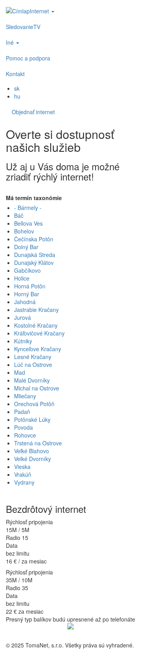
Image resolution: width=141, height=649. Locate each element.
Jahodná (25, 302)
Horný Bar (26, 294)
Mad (19, 372)
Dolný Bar (26, 247)
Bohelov (24, 231)
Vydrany (24, 482)
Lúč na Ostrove (33, 364)
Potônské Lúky (32, 419)
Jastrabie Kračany (36, 310)
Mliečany (25, 396)
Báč (19, 215)
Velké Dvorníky (32, 459)
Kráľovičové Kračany (39, 333)
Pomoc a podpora (28, 58)
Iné (10, 42)
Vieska (22, 466)
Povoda (23, 427)
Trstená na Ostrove (38, 443)
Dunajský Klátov (34, 262)
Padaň (22, 412)
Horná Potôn (29, 286)
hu (17, 96)
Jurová (22, 317)
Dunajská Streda (34, 255)
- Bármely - (28, 207)
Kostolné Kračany (36, 325)
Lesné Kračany (32, 357)
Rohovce (25, 435)
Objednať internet (33, 112)
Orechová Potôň (34, 404)
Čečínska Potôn (33, 239)
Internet (40, 11)
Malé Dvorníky (32, 380)
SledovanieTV (23, 27)
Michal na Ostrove (36, 388)
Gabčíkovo (27, 270)
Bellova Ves (28, 223)
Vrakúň (22, 474)
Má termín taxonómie (34, 198)
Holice (21, 278)
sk (17, 88)
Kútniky (23, 341)
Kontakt (15, 74)
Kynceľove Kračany (37, 349)
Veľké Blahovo (31, 451)
